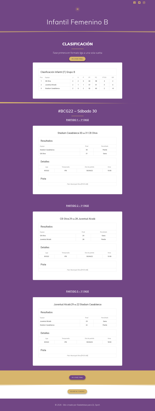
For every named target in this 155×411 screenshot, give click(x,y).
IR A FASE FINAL (77, 59)
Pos (41, 77)
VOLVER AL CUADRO (77, 391)
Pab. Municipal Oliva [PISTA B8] (77, 184)
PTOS (104, 77)
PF (89, 77)
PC (96, 77)
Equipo (47, 77)
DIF (113, 77)
